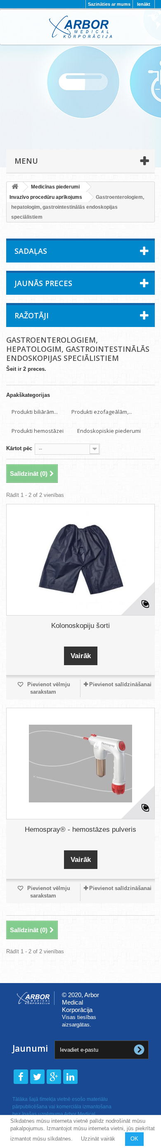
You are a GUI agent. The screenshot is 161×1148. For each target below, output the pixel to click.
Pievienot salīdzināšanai (120, 684)
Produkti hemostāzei (38, 430)
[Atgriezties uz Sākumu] (15, 187)
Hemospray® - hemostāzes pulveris (80, 829)
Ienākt (143, 4)
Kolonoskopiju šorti (80, 626)
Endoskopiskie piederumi (109, 430)
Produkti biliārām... (35, 411)
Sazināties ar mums (109, 4)
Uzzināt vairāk (98, 1139)
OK (134, 1139)
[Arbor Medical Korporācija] (80, 27)
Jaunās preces (43, 283)
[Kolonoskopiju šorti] (80, 559)
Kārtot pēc (19, 448)
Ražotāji (31, 315)
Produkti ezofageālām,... (101, 411)
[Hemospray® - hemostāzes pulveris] (80, 763)
